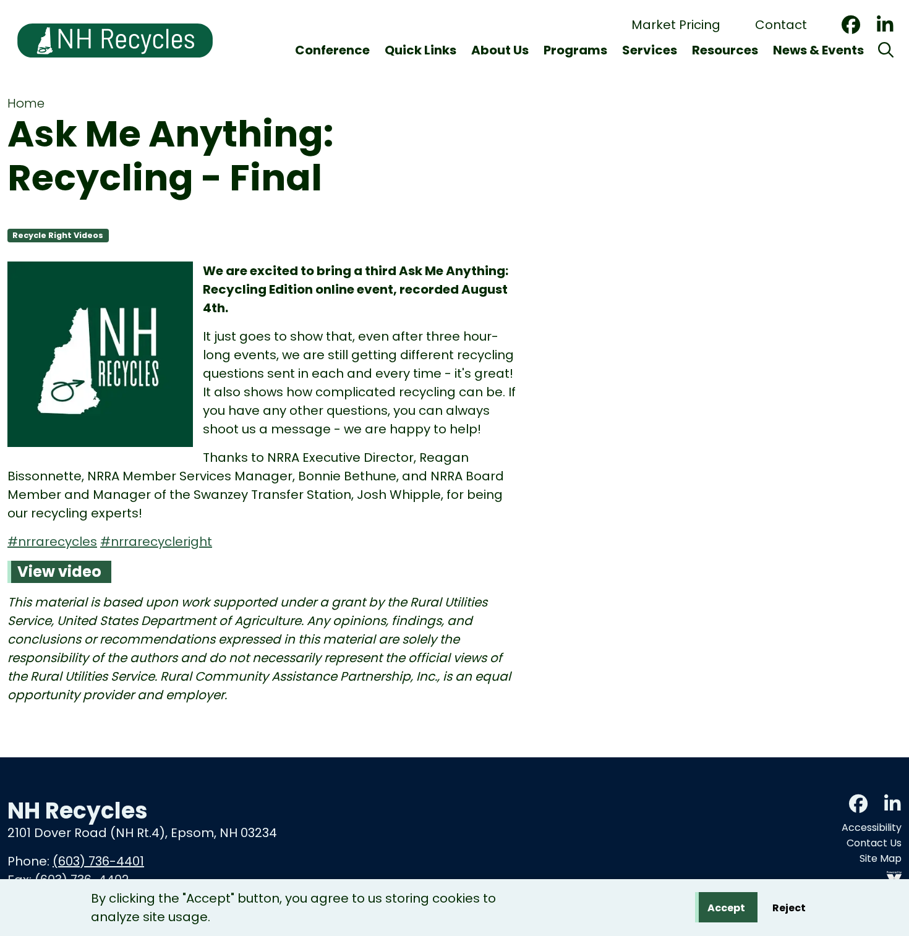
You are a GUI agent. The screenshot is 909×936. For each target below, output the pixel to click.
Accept (726, 908)
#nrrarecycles (52, 541)
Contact (781, 24)
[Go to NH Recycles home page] (115, 8)
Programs (575, 50)
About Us (500, 50)
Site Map (881, 858)
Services (649, 50)
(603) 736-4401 (98, 861)
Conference (332, 50)
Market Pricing (675, 24)
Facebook (851, 24)
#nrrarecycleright (156, 541)
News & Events (818, 50)
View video (59, 571)
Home (26, 103)
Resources (725, 50)
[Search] (886, 50)
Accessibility (872, 827)
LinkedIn (885, 24)
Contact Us (874, 843)
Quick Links (420, 50)
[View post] (100, 356)
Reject (789, 908)
